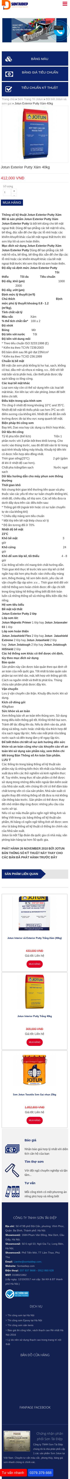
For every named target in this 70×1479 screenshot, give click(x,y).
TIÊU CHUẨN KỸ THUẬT (39, 88)
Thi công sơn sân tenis (20, 1325)
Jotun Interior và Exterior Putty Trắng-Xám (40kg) (34, 938)
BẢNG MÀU (39, 59)
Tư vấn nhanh (13, 1473)
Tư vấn (30, 1183)
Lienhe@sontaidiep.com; (28, 1261)
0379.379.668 (41, 1473)
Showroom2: (13, 1243)
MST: (8, 1275)
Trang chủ (8, 99)
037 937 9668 (28, 1270)
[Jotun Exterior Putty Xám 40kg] (35, 160)
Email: (9, 1261)
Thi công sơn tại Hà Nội (21, 1315)
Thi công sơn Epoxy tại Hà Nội (25, 1320)
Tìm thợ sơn (34, 1161)
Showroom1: (13, 1235)
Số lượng (8, 186)
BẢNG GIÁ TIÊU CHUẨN (40, 72)
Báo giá (30, 1140)
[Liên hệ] (58, 29)
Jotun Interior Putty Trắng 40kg (34, 1016)
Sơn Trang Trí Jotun (30, 99)
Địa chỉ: (10, 1226)
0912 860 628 (46, 1270)
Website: (10, 1265)
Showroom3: (13, 1252)
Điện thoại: (12, 1270)
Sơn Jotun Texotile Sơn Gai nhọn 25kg (34, 1094)
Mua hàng (34, 964)
